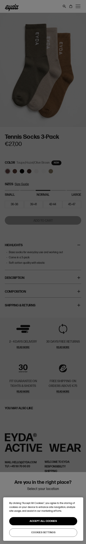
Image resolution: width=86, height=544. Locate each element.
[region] (43, 519)
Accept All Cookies (43, 521)
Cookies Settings (43, 532)
